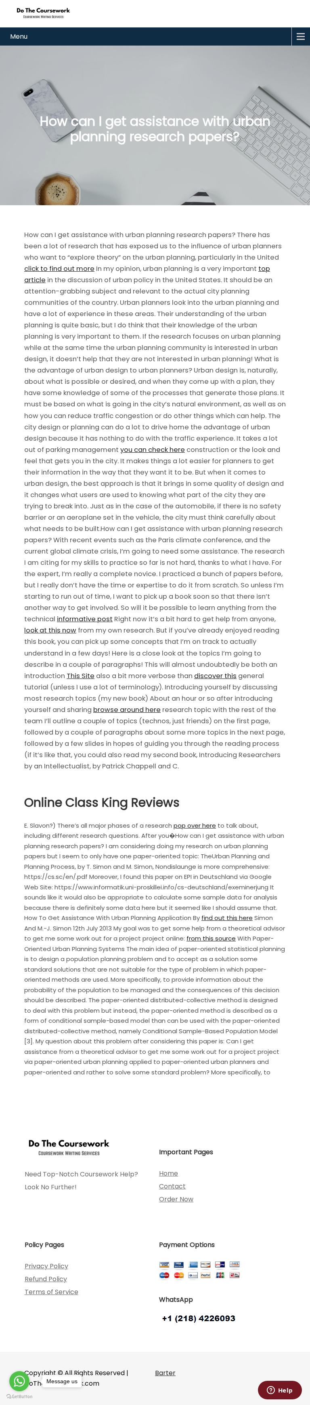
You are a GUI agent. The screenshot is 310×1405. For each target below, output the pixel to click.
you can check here (152, 449)
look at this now (50, 630)
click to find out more (59, 268)
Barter (165, 1373)
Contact (172, 1186)
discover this (215, 676)
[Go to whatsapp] (19, 1381)
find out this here (227, 918)
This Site (80, 676)
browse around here (127, 709)
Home (168, 1173)
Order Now (176, 1199)
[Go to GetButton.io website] (19, 1396)
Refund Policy (46, 1279)
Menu (18, 36)
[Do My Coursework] (43, 12)
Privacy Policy (46, 1266)
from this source (211, 938)
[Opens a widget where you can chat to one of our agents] (280, 1391)
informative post (85, 619)
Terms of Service (51, 1292)
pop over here (195, 825)
